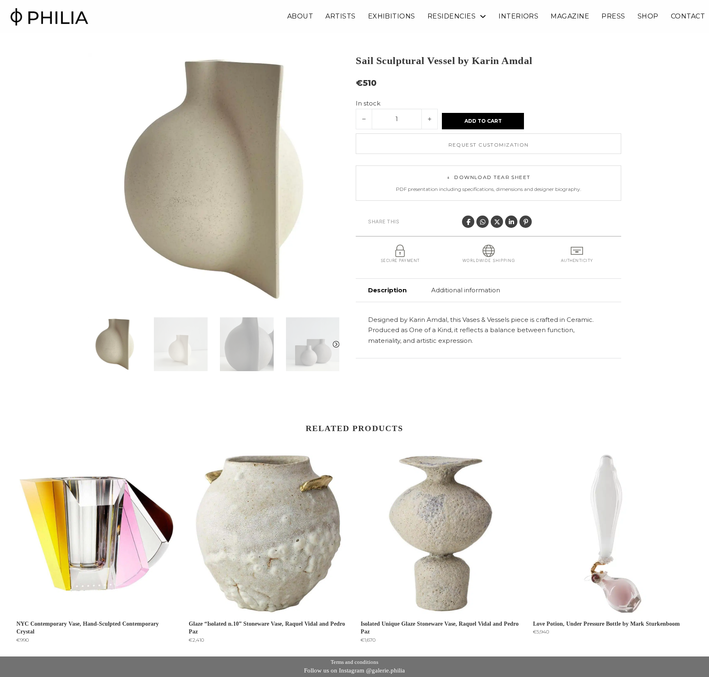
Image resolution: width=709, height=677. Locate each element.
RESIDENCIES (452, 16)
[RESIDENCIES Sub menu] (483, 16)
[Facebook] (468, 222)
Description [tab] (387, 290)
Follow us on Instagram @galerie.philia (354, 670)
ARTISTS (340, 16)
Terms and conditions (354, 662)
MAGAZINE (570, 16)
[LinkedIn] (511, 222)
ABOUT (300, 16)
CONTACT (688, 16)
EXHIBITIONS (391, 16)
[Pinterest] (525, 222)
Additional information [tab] (465, 290)
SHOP (648, 16)
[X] (497, 222)
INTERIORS (518, 16)
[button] (328, 64)
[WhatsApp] (482, 222)
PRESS (613, 16)
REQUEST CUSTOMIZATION (488, 145)
